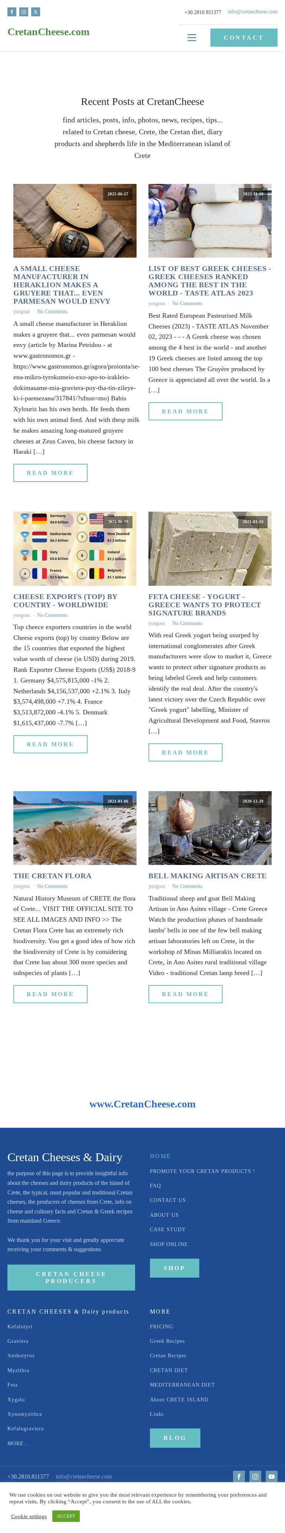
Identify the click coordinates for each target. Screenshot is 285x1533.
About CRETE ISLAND (180, 1400)
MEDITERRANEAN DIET (183, 1385)
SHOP (175, 1268)
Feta (12, 1385)
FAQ (155, 1186)
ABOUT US (164, 1215)
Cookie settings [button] (29, 1516)
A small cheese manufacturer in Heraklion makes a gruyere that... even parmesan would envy (62, 284)
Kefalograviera (25, 1428)
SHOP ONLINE (169, 1244)
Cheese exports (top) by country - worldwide (65, 600)
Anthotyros (21, 1355)
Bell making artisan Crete (207, 876)
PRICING (161, 1326)
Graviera (18, 1341)
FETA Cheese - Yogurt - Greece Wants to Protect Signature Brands (204, 604)
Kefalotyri (20, 1326)
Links (157, 1414)
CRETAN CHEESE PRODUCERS (71, 1277)
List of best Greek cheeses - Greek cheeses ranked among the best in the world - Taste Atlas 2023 (209, 280)
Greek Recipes (167, 1341)
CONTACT (244, 37)
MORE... (18, 1443)
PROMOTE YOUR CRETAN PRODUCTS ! (202, 1171)
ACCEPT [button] (66, 1516)
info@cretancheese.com (253, 11)
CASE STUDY (168, 1229)
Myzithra (18, 1370)
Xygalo (16, 1400)
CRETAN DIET (170, 1370)
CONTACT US (168, 1200)
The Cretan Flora (52, 876)
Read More (50, 473)
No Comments (52, 311)
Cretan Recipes (168, 1355)
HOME (160, 1156)
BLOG (175, 1438)
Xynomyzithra (24, 1414)
